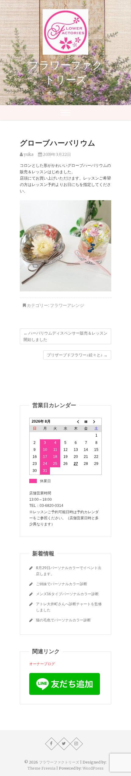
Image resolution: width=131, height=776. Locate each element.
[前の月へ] (76, 421)
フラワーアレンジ (67, 305)
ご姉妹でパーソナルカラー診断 (61, 584)
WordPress (93, 768)
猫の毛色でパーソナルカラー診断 (63, 620)
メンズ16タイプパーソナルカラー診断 (67, 594)
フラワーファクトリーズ (65, 72)
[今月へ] (86, 421)
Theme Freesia (41, 768)
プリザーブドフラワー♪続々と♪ (77, 355)
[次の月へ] (96, 421)
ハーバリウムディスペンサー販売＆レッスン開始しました (65, 336)
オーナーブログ (42, 663)
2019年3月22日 (56, 154)
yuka (28, 154)
